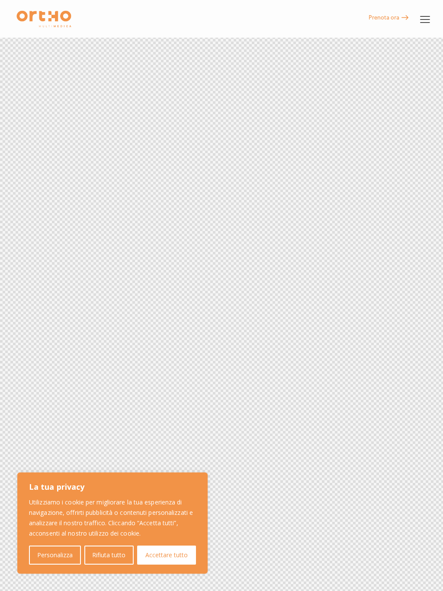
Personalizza (55, 555)
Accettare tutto (166, 555)
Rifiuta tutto (108, 555)
